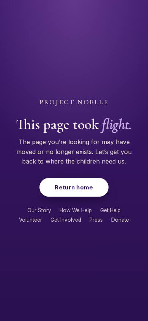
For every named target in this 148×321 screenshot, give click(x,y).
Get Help (110, 210)
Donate (120, 220)
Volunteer (30, 220)
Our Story (39, 210)
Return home (74, 187)
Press (96, 220)
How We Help (76, 210)
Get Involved (65, 220)
